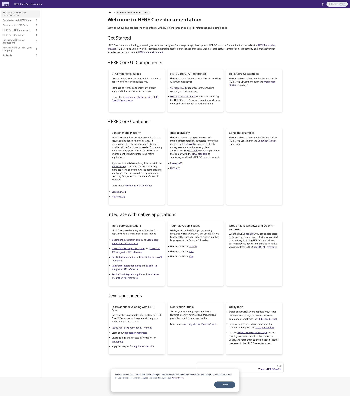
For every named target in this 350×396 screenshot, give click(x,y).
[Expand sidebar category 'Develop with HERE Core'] (37, 25)
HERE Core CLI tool (267, 318)
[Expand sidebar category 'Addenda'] (37, 55)
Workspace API (178, 87)
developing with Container (138, 185)
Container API (119, 191)
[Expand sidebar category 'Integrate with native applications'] (37, 41)
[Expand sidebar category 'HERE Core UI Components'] (37, 30)
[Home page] (110, 12)
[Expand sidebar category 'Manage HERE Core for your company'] (37, 49)
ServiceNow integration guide (127, 274)
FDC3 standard (199, 153)
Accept (225, 385)
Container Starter (267, 140)
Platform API (118, 166)
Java (191, 251)
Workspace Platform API (183, 96)
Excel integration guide (123, 257)
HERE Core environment (150, 52)
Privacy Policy (177, 378)
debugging (117, 341)
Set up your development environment (132, 327)
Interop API (188, 144)
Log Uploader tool (265, 327)
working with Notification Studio (200, 324)
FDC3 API (193, 150)
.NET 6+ (193, 246)
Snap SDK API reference (264, 246)
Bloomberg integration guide (127, 239)
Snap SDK (249, 233)
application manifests (136, 332)
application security (144, 346)
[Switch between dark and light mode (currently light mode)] (322, 4)
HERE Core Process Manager (252, 332)
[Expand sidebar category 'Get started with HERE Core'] (37, 20)
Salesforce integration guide (126, 265)
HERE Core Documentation (28, 4)
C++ (191, 256)
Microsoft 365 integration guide (128, 248)
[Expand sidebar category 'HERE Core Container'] (37, 35)
